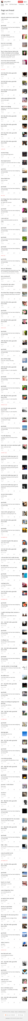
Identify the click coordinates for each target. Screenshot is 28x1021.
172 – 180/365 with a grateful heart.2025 (9, 827)
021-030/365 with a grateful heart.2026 (8, 73)
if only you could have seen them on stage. (10, 162)
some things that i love (7, 890)
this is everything (6, 106)
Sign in (25, 1)
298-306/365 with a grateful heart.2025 (9, 341)
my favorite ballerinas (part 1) (9, 484)
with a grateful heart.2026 (8, 98)
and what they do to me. (6, 734)
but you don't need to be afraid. (8, 641)
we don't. (3, 944)
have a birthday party (7, 988)
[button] (2, 4)
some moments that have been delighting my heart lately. (10, 28)
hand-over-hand (5, 882)
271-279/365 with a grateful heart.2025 (8, 409)
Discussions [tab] (11, 13)
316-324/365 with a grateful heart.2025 (8, 302)
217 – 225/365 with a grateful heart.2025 (9, 684)
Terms (16, 1011)
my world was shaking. (6, 705)
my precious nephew (7, 494)
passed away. (4, 496)
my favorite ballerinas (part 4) (9, 456)
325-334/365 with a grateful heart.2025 (9, 142)
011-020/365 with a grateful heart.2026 (8, 82)
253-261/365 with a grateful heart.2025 (8, 549)
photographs (4, 732)
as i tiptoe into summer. (6, 202)
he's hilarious (4, 565)
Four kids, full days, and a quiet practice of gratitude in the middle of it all (10, 55)
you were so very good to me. (7, 36)
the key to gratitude (6, 906)
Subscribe (20, 1)
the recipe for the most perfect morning (9, 915)
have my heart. (4, 180)
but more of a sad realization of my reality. (10, 559)
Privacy (12, 1011)
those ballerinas (5, 178)
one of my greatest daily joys (9, 418)
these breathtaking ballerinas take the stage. (9, 220)
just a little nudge (6, 359)
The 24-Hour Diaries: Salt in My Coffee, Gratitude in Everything (10, 52)
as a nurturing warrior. (6, 892)
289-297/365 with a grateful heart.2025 (8, 367)
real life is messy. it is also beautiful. (9, 370)
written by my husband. (6, 854)
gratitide (3, 169)
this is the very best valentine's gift (11, 445)
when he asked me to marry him (10, 17)
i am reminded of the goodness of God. (10, 760)
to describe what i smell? (6, 45)
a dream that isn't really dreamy (10, 557)
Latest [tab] (3, 13)
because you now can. (6, 278)
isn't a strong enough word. (7, 154)
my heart (3, 792)
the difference (5, 675)
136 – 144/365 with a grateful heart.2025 (9, 998)
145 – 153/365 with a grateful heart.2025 (9, 962)
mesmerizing (4, 152)
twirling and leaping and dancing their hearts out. (9, 458)
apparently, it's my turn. (6, 883)
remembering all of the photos (9, 541)
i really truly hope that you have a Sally (10, 613)
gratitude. (4, 970)
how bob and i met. (6, 953)
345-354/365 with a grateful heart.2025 (9, 125)
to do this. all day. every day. (7, 360)
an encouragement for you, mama (10, 819)
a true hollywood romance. (7, 955)
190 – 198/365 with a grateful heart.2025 (9, 767)
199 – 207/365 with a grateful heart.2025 (9, 741)
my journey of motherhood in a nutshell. (10, 846)
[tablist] (7, 13)
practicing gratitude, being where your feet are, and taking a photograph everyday (10, 271)
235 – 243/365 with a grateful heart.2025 (9, 622)
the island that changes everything (10, 292)
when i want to (5, 942)
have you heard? (5, 276)
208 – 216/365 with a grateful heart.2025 (9, 712)
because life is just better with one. (9, 615)
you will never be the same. (7, 286)
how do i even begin (6, 43)
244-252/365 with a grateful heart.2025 (8, 592)
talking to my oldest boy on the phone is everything (10, 109)
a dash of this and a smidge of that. (9, 918)
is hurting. (3, 794)
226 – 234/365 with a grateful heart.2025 (9, 649)
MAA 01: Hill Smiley (6, 268)
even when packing (6, 758)
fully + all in (4, 845)
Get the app (20, 1015)
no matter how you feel (7, 898)
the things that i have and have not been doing (10, 199)
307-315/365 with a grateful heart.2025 (8, 320)
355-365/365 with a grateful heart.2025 (8, 116)
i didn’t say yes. (4, 19)
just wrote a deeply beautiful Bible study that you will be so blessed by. (10, 63)
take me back (4, 979)
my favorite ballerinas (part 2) (9, 475)
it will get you (5, 640)
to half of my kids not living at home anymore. (9, 438)
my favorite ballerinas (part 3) (9, 465)
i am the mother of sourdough (9, 666)
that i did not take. (5, 542)
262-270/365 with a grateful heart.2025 (8, 520)
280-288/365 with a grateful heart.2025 (8, 396)
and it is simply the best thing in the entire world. (10, 295)
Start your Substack (10, 1015)
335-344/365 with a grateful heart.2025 (9, 133)
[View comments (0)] (8, 78)
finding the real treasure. (6, 908)
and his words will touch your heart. (9, 567)
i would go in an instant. (6, 981)
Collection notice (22, 1011)
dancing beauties (6, 161)
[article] (14, 20)
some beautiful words (7, 853)
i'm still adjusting (6, 435)
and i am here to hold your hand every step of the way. (10, 668)
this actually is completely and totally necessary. (9, 990)
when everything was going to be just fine (10, 702)
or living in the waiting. (6, 585)
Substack (8, 1018)
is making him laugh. (5, 419)
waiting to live (5, 583)
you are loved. (4, 900)
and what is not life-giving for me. (8, 513)
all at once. (3, 786)
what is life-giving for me (8, 512)
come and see (5, 218)
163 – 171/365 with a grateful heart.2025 (9, 864)
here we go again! (5, 100)
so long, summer (5, 35)
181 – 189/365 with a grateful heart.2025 (9, 801)
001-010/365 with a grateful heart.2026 (8, 90)
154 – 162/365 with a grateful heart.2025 (9, 925)
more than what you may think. (8, 677)
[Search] (25, 13)
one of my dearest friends (8, 60)
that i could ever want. (6, 447)
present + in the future (7, 784)
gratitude (3, 25)
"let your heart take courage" (7, 820)
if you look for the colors (7, 284)
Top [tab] (6, 13)
